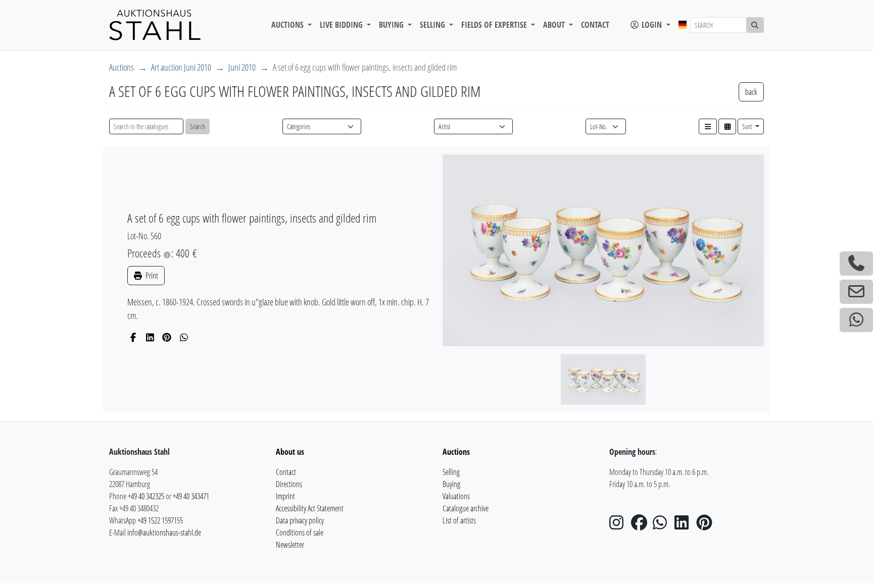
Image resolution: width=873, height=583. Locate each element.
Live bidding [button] (342, 24)
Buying (451, 484)
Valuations (456, 496)
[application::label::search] (755, 25)
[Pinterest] (167, 337)
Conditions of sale (299, 532)
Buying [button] (392, 24)
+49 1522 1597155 (160, 520)
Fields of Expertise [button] (495, 24)
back (751, 91)
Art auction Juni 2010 (181, 67)
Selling (451, 472)
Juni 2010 (242, 67)
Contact (595, 24)
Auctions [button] (288, 24)
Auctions (121, 67)
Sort (747, 126)
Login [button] (652, 24)
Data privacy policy (300, 520)
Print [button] (151, 275)
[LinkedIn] (150, 337)
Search (197, 126)
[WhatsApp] (184, 337)
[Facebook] (133, 337)
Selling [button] (433, 24)
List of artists (459, 520)
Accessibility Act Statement (310, 508)
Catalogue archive (466, 508)
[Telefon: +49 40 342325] (856, 263)
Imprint (285, 496)
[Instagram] (619, 525)
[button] (708, 126)
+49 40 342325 (146, 496)
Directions (289, 484)
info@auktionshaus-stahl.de (164, 532)
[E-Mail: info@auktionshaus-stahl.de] (856, 292)
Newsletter (290, 544)
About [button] (555, 24)
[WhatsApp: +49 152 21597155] (856, 320)
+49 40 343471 (191, 496)
